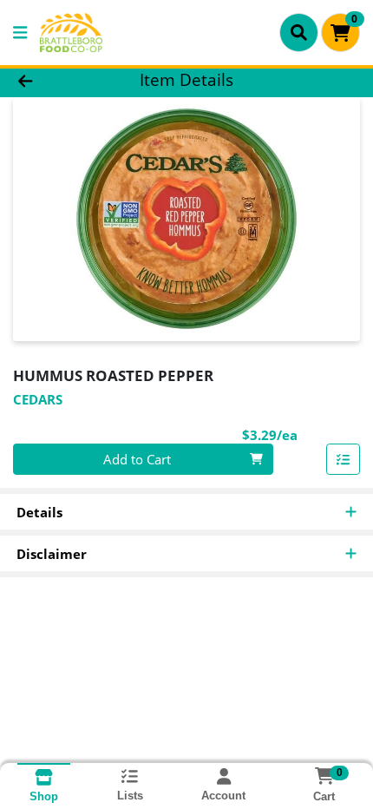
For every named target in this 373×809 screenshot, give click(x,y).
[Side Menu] (20, 32)
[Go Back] (56, 80)
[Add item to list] (343, 459)
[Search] (299, 32)
